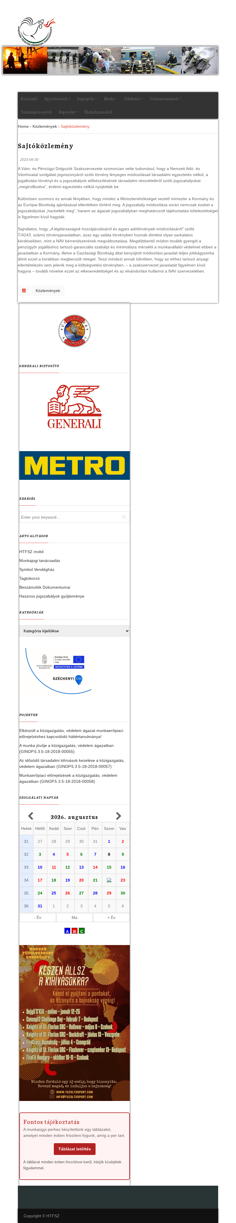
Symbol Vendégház (36, 569)
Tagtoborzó (29, 578)
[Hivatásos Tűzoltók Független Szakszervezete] (37, 31)
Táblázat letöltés (74, 1149)
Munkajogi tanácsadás (39, 560)
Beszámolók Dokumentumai (44, 587)
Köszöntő (29, 98)
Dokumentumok (164, 98)
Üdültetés (132, 98)
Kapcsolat (67, 112)
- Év (37, 917)
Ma (74, 917)
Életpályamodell (98, 112)
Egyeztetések (55, 98)
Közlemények (48, 290)
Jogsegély (85, 98)
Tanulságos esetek (36, 112)
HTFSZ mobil (31, 551)
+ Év (111, 917)
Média (109, 98)
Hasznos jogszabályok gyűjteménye (51, 596)
